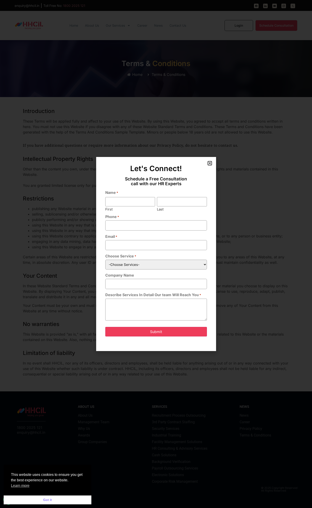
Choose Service (120, 256)
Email (111, 236)
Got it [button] (47, 500)
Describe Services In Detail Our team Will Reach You (153, 295)
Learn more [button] (20, 485)
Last (160, 209)
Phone (112, 216)
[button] (210, 163)
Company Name (119, 275)
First (109, 209)
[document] (156, 254)
